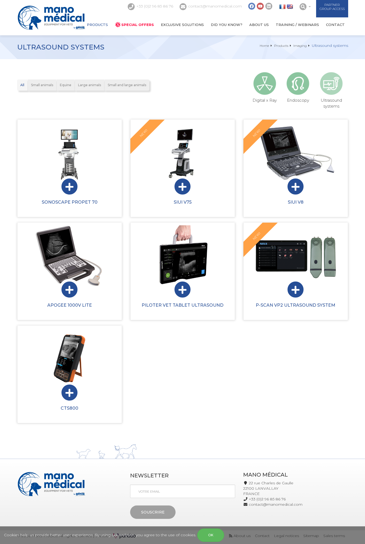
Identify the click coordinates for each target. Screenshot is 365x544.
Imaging (300, 46)
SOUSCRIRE (153, 512)
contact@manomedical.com (215, 6)
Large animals (89, 85)
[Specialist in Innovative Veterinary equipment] (51, 17)
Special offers (137, 24)
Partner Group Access (332, 7)
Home (264, 46)
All (22, 85)
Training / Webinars (297, 24)
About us (259, 24)
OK (210, 535)
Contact (335, 24)
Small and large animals (127, 85)
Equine (65, 85)
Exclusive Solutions (182, 24)
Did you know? (226, 24)
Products (97, 24)
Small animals (42, 85)
